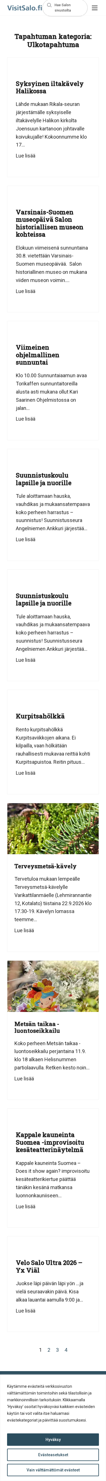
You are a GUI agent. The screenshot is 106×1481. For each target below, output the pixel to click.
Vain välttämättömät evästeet (53, 1470)
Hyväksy (53, 1439)
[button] (65, 7)
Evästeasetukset (53, 1455)
